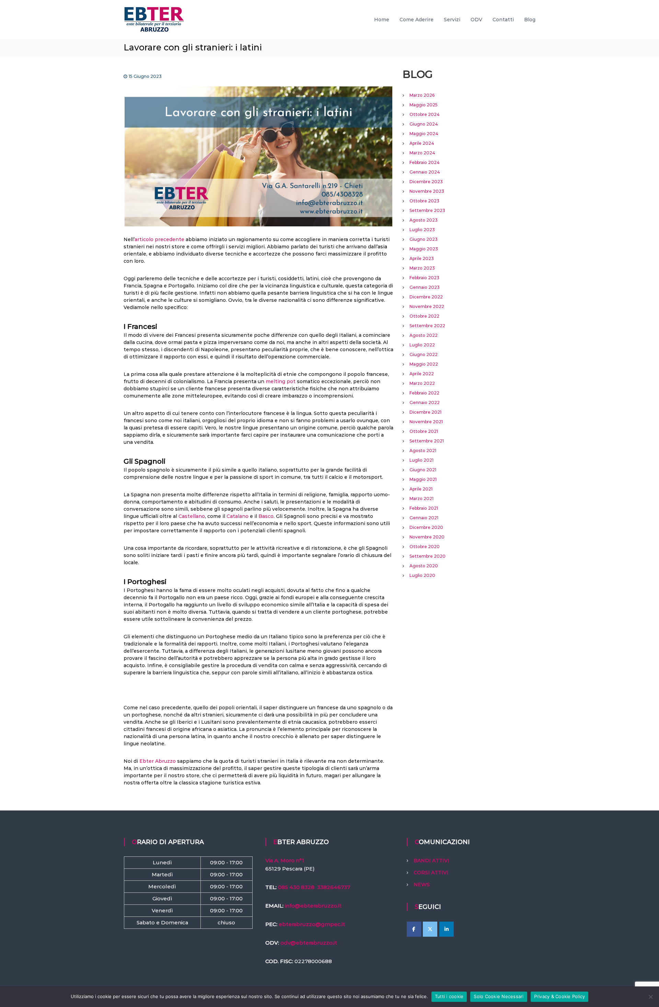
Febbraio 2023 (424, 277)
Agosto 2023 (423, 220)
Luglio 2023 (422, 229)
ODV (476, 19)
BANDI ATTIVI (431, 860)
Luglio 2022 (422, 344)
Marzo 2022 (422, 383)
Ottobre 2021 (423, 431)
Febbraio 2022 (424, 392)
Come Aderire (416, 19)
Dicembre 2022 (426, 296)
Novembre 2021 (426, 421)
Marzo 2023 (422, 268)
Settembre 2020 (427, 556)
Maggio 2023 (423, 248)
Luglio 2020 (422, 575)
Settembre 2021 (426, 440)
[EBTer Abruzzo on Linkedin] (446, 929)
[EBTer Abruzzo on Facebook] (414, 929)
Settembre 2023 (427, 210)
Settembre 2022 (427, 325)
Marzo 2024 (422, 152)
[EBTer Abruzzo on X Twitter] (430, 929)
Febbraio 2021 (423, 508)
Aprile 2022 (421, 373)
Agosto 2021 (422, 450)
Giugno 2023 (423, 239)
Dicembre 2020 (426, 527)
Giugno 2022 (423, 354)
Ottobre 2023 (424, 200)
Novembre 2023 (426, 191)
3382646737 (333, 887)
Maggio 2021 (423, 479)
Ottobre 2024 (424, 114)
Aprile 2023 (421, 258)
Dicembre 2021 (425, 412)
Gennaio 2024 (424, 172)
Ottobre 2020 (424, 546)
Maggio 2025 (423, 104)
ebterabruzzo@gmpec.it (312, 924)
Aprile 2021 (420, 488)
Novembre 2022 (426, 306)
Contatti (503, 19)
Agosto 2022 (423, 335)
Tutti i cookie (449, 996)
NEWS (422, 884)
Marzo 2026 (422, 95)
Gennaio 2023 (424, 287)
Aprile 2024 (421, 143)
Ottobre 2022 (424, 316)
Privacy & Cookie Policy (559, 996)
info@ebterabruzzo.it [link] (313, 905)
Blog (529, 19)
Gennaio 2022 (424, 402)
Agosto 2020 (423, 565)
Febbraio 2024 (424, 162)
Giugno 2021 (422, 469)
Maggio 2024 (423, 133)
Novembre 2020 (426, 537)
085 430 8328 (296, 887)
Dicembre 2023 (426, 181)
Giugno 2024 (423, 124)
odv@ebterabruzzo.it (308, 942)
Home (381, 19)
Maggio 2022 (423, 364)
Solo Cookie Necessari (498, 996)
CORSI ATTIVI (431, 872)
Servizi (452, 19)
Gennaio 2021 (423, 517)
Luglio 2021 (421, 460)
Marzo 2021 (421, 498)
